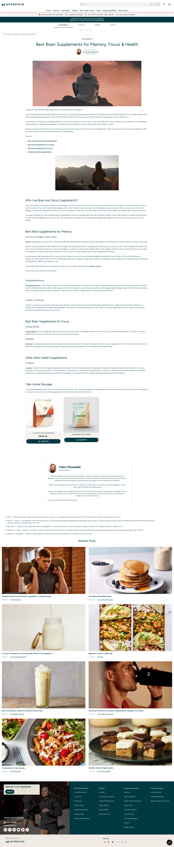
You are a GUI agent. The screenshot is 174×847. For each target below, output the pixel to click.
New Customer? (104, 814)
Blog (10, 34)
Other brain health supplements (39, 152)
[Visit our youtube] (18, 830)
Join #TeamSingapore (131, 818)
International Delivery (81, 809)
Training (97, 25)
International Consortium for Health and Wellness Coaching (86, 478)
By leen (100, 657)
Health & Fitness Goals (106, 801)
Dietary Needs (103, 809)
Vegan (98, 10)
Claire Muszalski (70, 467)
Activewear (66, 10)
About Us (127, 792)
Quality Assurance (130, 796)
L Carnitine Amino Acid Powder (43, 433)
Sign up (10, 791)
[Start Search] (81, 4)
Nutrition (56, 10)
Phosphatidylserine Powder (81, 434)
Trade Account (129, 814)
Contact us (78, 796)
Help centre (78, 801)
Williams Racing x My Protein (160, 801)
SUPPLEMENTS (87, 39)
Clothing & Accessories (106, 796)
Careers (126, 823)
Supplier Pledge (129, 827)
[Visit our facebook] (10, 830)
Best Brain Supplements (29, 34)
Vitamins (75, 10)
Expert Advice (123, 10)
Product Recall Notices (82, 818)
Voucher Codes (156, 792)
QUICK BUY (45, 441)
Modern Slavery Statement (132, 801)
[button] (169, 842)
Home (5, 34)
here (75, 500)
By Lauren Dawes (103, 771)
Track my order (79, 814)
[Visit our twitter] (23, 830)
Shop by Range (104, 805)
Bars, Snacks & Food (87, 10)
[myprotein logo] (13, 4)
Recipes (113, 25)
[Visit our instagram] (5, 830)
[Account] (164, 4)
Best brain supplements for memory (41, 145)
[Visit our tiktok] (14, 830)
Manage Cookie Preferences (14, 817)
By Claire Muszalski (90, 52)
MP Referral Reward (157, 796)
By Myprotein (16, 600)
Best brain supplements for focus (40, 148)
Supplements (63, 25)
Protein (48, 10)
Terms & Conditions (130, 809)
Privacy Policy (128, 805)
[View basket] (169, 4)
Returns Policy (79, 805)
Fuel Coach (156, 4)
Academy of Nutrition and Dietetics (90, 476)
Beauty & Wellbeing (109, 10)
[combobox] (119, 4)
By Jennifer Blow (17, 714)
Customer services (80, 792)
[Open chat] (27, 830)
